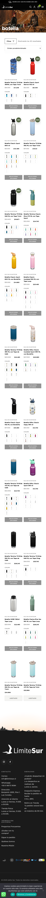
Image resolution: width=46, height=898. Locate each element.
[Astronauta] (16, 96)
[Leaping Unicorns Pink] (26, 440)
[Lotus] (35, 292)
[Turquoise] (7, 161)
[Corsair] (7, 232)
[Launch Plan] (35, 365)
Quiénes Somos (8, 841)
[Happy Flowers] (35, 436)
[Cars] (26, 436)
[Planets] (35, 501)
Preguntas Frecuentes (10, 826)
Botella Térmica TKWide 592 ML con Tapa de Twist (13, 687)
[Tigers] (26, 506)
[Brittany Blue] (31, 632)
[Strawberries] (7, 100)
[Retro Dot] (12, 161)
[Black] (26, 96)
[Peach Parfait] (35, 161)
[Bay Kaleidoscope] (26, 229)
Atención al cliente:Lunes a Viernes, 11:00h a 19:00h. (11, 801)
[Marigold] (26, 302)
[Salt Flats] (35, 302)
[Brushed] (31, 440)
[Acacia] (26, 637)
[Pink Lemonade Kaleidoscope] (31, 234)
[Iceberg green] (35, 632)
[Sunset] (12, 295)
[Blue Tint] (35, 96)
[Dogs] (31, 436)
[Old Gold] (16, 161)
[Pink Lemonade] (35, 637)
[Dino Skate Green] (26, 365)
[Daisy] (7, 166)
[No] (43, 890)
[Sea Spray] (16, 156)
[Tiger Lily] (12, 632)
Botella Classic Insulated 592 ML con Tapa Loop (31, 279)
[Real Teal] (31, 302)
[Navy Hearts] (12, 100)
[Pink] (7, 171)
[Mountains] (26, 307)
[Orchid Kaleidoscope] (26, 234)
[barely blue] (26, 642)
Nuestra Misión (7, 846)
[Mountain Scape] (31, 370)
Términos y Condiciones (26, 894)
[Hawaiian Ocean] (12, 156)
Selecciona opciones (13, 106)
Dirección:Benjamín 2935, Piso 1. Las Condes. (10, 792)
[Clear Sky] (31, 156)
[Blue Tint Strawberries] (31, 497)
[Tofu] (26, 156)
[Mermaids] (31, 506)
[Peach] (12, 290)
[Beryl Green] (7, 513)
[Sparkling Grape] (26, 497)
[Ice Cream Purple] (31, 365)
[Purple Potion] (26, 100)
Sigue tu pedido (8, 837)
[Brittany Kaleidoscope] (31, 229)
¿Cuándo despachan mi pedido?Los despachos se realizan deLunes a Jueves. (34, 781)
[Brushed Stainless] (7, 156)
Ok (13, 894)
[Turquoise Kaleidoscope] (35, 234)
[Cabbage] (31, 637)
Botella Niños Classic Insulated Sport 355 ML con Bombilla (32, 352)
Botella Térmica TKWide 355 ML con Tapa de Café (13, 352)
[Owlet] (26, 370)
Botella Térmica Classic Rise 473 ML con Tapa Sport (32, 216)
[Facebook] (10, 761)
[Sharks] (12, 96)
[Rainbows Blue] (35, 370)
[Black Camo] (31, 297)
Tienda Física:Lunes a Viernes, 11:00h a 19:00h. (11, 811)
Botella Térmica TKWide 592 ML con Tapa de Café (13, 558)
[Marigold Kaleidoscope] (35, 229)
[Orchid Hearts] (31, 501)
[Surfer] (7, 96)
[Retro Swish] (31, 307)
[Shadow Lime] (35, 156)
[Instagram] (3, 761)
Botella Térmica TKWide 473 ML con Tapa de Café (13, 486)
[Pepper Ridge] (31, 96)
